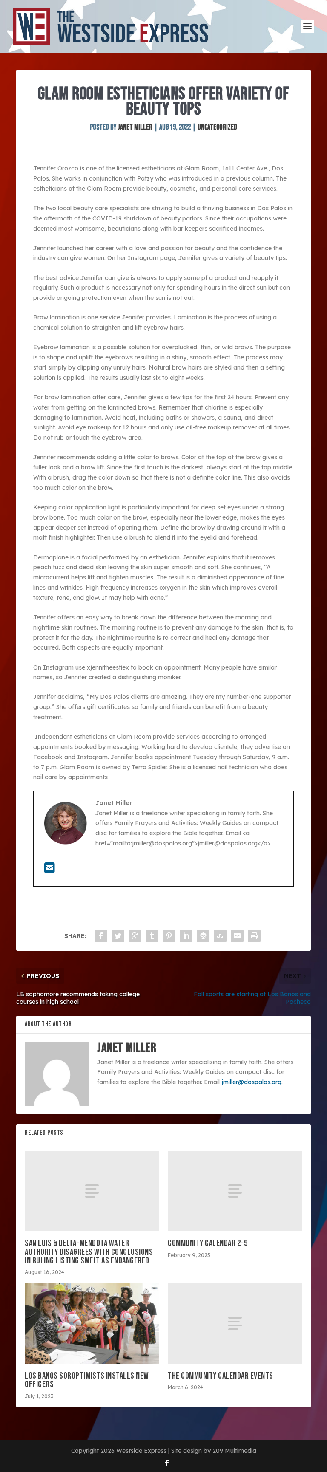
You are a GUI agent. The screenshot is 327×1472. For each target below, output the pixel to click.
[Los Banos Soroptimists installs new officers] (92, 1323)
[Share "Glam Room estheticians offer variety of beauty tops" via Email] (237, 935)
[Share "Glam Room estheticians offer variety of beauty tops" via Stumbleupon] (220, 935)
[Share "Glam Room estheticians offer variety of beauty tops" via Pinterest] (169, 935)
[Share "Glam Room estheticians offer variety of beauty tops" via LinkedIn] (186, 935)
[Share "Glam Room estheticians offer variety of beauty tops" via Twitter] (117, 935)
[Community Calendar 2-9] (235, 1191)
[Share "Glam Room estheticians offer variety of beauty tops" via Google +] (134, 935)
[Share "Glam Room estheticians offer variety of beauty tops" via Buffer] (203, 935)
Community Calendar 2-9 (207, 1243)
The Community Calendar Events (220, 1375)
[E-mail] (49, 870)
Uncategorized (217, 127)
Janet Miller (135, 127)
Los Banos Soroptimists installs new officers (87, 1380)
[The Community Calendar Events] (235, 1323)
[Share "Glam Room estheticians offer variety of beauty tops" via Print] (254, 935)
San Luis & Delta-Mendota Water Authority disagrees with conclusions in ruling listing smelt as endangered (89, 1252)
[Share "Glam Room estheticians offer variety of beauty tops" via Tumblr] (152, 935)
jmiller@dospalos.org (251, 1082)
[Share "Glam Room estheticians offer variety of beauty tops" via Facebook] (100, 935)
